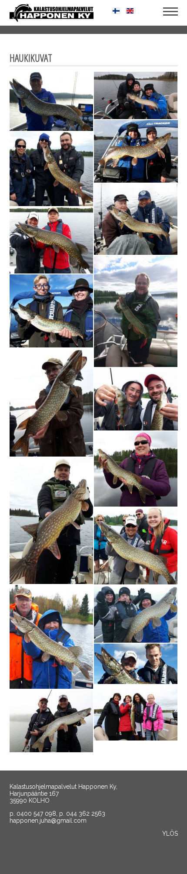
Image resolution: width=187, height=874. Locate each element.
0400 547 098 (36, 813)
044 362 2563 (85, 813)
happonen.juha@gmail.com (48, 820)
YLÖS (170, 833)
